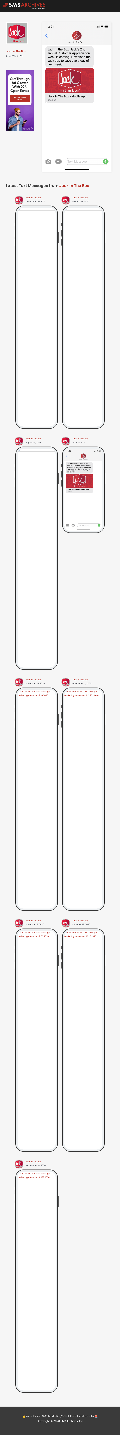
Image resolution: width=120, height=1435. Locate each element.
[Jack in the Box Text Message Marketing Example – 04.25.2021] (83, 489)
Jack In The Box (16, 51)
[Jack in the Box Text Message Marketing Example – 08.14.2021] (37, 558)
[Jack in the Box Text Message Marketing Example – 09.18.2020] (37, 1280)
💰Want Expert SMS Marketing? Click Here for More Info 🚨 (60, 1416)
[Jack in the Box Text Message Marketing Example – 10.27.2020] (83, 1040)
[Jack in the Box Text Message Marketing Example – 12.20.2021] (37, 317)
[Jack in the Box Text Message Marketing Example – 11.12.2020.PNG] (83, 799)
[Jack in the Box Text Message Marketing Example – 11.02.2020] (37, 1040)
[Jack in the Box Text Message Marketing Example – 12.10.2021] (83, 317)
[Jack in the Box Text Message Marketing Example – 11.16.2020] (37, 799)
